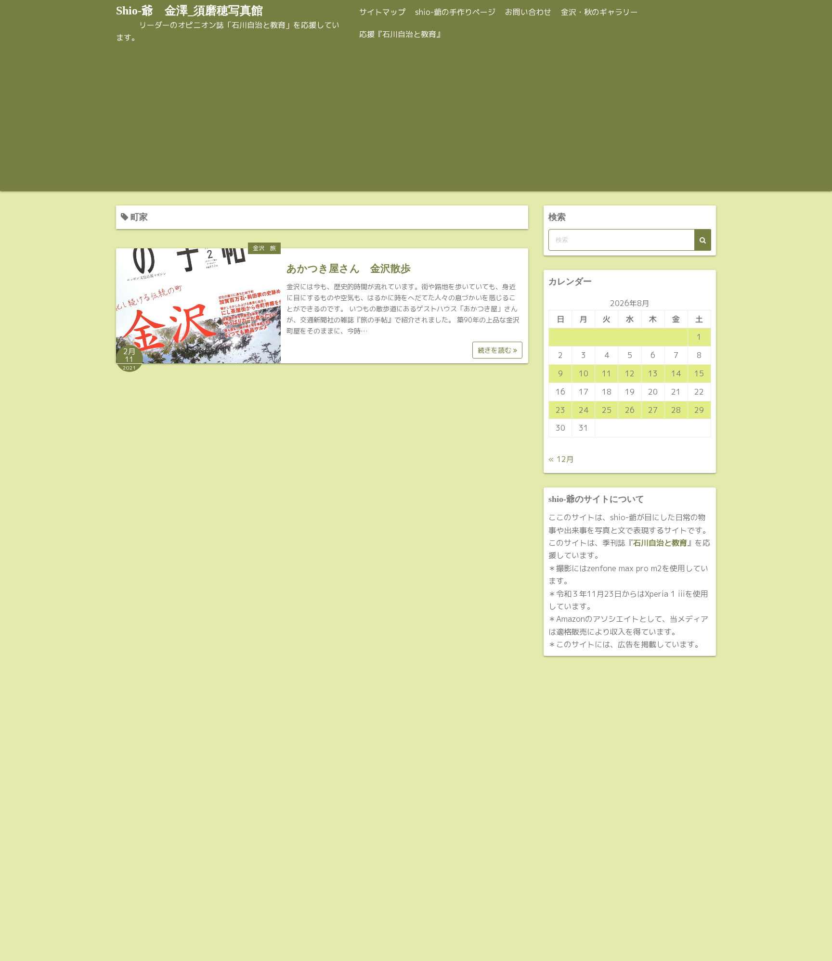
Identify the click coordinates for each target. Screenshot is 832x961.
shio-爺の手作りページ (455, 12)
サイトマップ (382, 12)
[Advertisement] (416, 118)
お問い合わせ (528, 12)
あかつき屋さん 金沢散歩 (348, 268)
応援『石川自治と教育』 (401, 34)
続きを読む (495, 350)
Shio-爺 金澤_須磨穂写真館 (189, 10)
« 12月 (561, 459)
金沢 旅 (264, 248)
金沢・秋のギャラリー (599, 12)
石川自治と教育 (660, 543)
